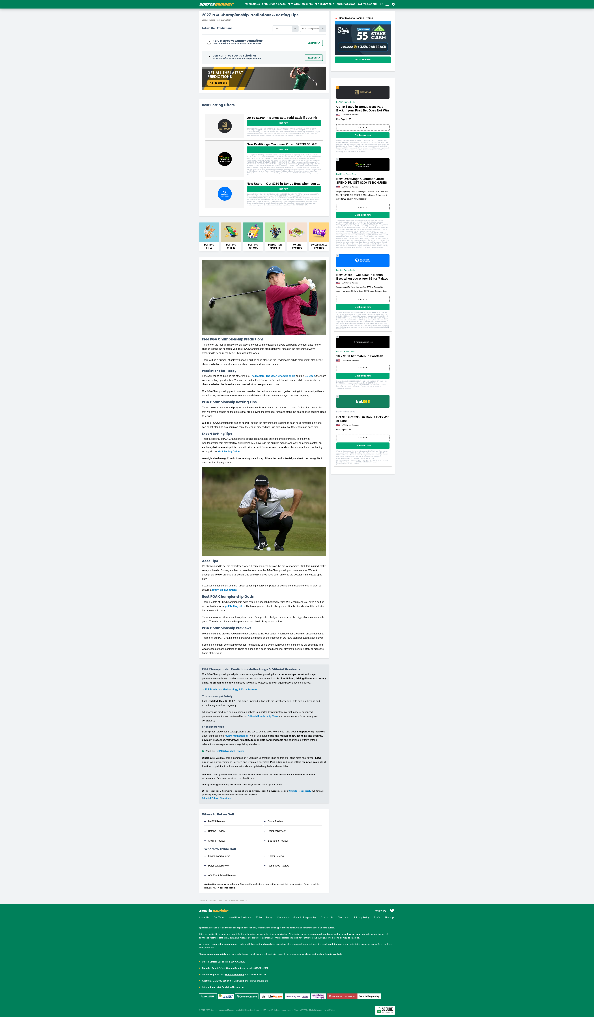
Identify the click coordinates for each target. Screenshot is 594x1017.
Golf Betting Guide (229, 451)
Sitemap (389, 917)
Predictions (252, 4)
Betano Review (216, 831)
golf (220, 900)
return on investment (224, 589)
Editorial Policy (210, 798)
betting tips (212, 900)
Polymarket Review (219, 865)
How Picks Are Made (240, 917)
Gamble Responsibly (300, 791)
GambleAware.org (234, 974)
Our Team (219, 917)
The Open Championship (280, 376)
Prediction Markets (300, 4)
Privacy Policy (361, 917)
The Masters (257, 376)
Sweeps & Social (367, 4)
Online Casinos (345, 4)
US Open (310, 376)
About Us (204, 917)
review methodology (236, 735)
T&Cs (377, 917)
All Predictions (218, 83)
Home (202, 900)
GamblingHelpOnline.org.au (253, 981)
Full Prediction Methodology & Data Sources (231, 689)
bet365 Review (216, 821)
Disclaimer (225, 798)
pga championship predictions (236, 900)
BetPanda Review (278, 840)
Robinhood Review (278, 865)
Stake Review (275, 821)
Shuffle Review (216, 840)
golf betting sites (235, 606)
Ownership (283, 917)
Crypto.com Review (219, 856)
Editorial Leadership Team (263, 716)
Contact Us (327, 917)
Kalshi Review (276, 856)
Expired (312, 42)
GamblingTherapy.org (233, 987)
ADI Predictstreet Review (222, 875)
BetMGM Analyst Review (230, 751)
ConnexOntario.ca (235, 968)
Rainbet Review (277, 831)
